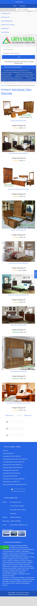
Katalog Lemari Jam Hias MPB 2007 (14, 479)
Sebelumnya (9, 415)
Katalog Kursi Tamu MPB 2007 (12, 456)
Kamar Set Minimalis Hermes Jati (18, 295)
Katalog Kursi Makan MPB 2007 (12, 464)
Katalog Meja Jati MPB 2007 (11, 481)
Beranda (3, 85)
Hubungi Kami (19, 332)
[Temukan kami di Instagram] (18, 436)
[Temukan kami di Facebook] (18, 423)
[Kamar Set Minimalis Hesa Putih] (18, 251)
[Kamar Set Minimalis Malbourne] (18, 142)
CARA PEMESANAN (7, 21)
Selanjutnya (27, 415)
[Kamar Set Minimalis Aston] (18, 315)
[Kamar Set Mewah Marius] (18, 353)
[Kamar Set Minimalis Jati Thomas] (18, 176)
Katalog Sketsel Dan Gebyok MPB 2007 (15, 484)
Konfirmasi (5, 28)
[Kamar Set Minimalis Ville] (18, 108)
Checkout (22, 6)
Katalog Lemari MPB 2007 (11, 470)
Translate (34, 11)
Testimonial (5, 32)
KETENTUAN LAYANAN (8, 24)
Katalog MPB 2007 (8, 453)
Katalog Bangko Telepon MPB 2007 (13, 462)
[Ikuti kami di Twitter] (18, 430)
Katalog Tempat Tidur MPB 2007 (13, 467)
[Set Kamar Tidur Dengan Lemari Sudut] (18, 392)
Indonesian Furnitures (22, 594)
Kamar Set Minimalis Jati (18, 230)
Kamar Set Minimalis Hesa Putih (18, 263)
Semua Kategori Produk (13, 67)
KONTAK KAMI (5, 17)
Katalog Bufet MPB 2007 (10, 476)
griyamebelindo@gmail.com (19, 525)
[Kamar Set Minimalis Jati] (18, 214)
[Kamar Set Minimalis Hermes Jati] (18, 284)
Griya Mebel (11, 592)
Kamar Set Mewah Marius (18, 371)
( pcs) (15, 6)
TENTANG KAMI (5, 13)
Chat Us (5, 547)
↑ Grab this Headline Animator (18, 491)
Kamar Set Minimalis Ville (18, 120)
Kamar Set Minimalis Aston (18, 325)
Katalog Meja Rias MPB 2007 (11, 473)
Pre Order (19, 128)
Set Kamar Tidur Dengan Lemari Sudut (18, 403)
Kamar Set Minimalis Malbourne (18, 153)
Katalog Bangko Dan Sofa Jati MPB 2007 (15, 459)
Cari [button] (19, 57)
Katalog (5, 450)
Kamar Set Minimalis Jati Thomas (18, 189)
